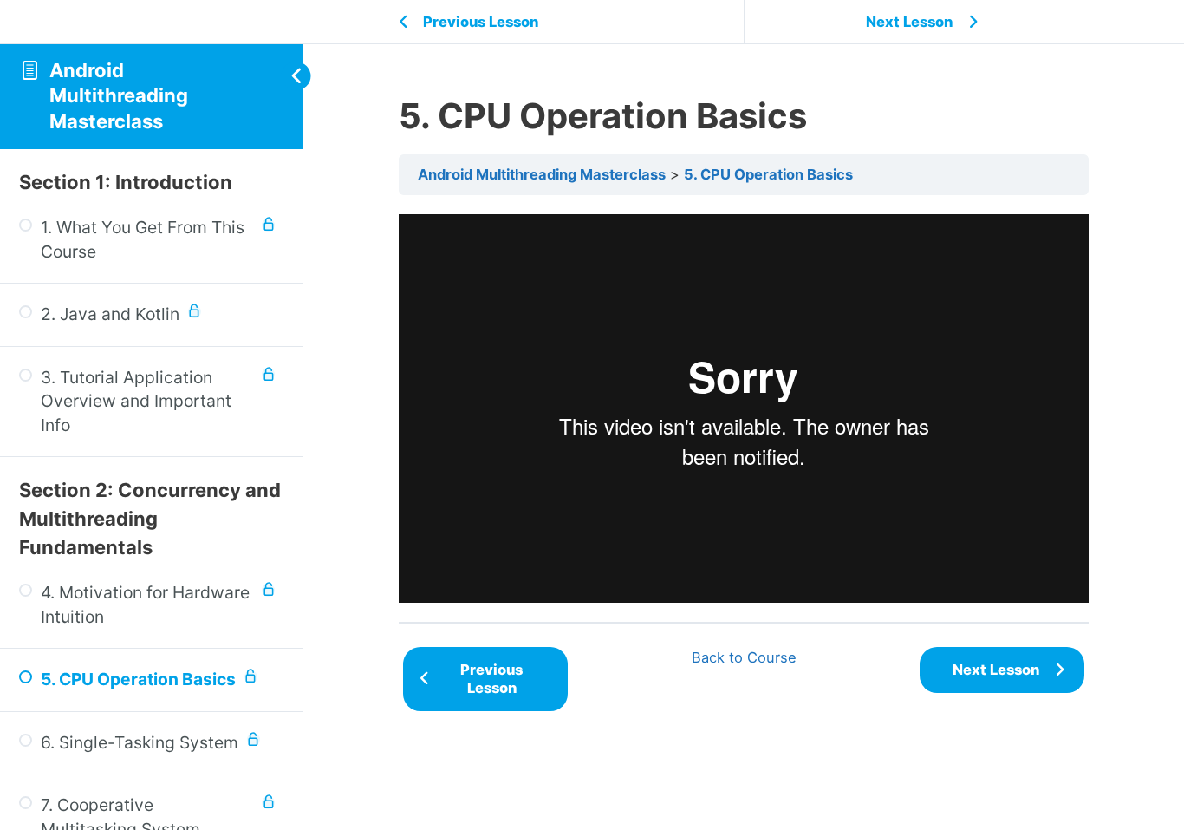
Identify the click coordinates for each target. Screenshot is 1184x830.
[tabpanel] (744, 408)
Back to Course (744, 657)
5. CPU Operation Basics (768, 174)
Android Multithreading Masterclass (118, 96)
